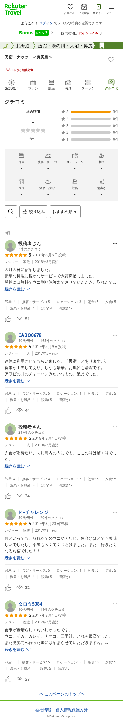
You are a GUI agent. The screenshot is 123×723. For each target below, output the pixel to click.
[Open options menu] (115, 243)
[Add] (111, 59)
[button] (23, 246)
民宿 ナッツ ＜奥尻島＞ (29, 57)
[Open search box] (11, 211)
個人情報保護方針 (72, 710)
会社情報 (43, 710)
